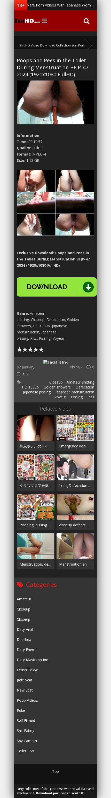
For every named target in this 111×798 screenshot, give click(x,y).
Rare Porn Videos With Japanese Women (61, 5)
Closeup (55, 382)
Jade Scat (24, 680)
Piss (90, 396)
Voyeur (59, 396)
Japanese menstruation (74, 392)
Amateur (24, 598)
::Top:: (55, 771)
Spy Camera (27, 740)
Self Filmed (26, 720)
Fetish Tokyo (27, 669)
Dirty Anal (25, 629)
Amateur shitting (80, 382)
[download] (57, 287)
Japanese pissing (36, 392)
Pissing (76, 396)
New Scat (25, 690)
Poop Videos (27, 700)
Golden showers (57, 387)
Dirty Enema (27, 649)
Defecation (84, 387)
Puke (21, 710)
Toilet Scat (26, 750)
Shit (25, 374)
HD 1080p (30, 387)
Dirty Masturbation (32, 659)
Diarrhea (24, 639)
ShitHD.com (27, 20)
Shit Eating (25, 730)
